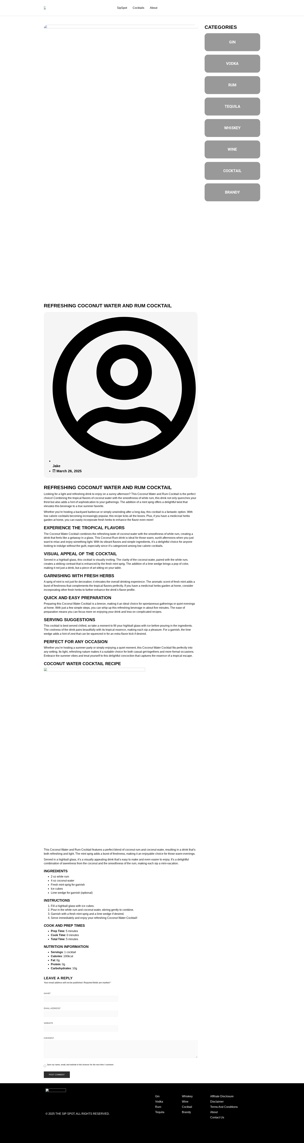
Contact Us (217, 1117)
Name (47, 993)
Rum (158, 1106)
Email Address (52, 1008)
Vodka (159, 1101)
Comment (49, 1038)
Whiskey (187, 1096)
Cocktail (187, 1106)
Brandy (186, 1112)
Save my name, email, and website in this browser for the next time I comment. (80, 1065)
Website (48, 1023)
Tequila (159, 1112)
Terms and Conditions (209, 1131)
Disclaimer (217, 1101)
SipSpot (122, 7)
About (153, 7)
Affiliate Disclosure (222, 1096)
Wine (185, 1101)
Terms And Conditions (224, 1106)
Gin (157, 1096)
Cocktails (138, 7)
